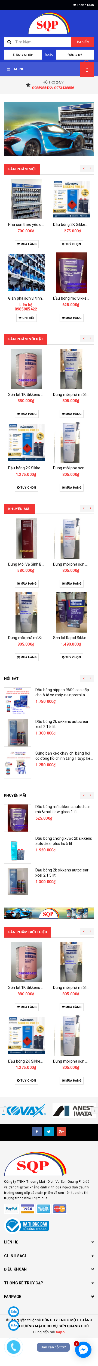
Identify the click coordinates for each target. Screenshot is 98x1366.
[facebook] (37, 1131)
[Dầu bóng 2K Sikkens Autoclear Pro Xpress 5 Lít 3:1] (71, 199)
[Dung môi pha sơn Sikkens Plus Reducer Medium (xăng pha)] (71, 442)
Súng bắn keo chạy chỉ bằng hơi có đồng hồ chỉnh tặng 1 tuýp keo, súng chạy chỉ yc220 (64, 758)
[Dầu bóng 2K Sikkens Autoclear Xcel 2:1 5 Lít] (17, 732)
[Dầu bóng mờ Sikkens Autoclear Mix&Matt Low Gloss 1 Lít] (71, 272)
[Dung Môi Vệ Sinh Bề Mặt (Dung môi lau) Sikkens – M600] (26, 538)
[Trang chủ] (49, 23)
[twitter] (49, 1131)
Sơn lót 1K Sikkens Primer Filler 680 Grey (43, 394)
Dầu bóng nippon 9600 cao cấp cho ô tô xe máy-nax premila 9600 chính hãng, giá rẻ (62, 695)
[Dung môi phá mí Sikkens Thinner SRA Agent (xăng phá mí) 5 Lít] (71, 369)
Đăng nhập (23, 55)
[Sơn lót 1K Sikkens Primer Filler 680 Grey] (26, 369)
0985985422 (26, 309)
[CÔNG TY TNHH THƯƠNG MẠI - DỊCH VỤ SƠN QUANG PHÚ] (49, 129)
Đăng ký (75, 55)
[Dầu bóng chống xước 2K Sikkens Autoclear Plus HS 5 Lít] (17, 849)
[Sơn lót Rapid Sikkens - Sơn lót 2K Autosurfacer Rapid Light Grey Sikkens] (71, 612)
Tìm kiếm (82, 42)
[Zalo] (13, 1311)
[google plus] (61, 1131)
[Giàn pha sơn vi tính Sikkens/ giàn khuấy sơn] (26, 272)
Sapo (60, 1332)
